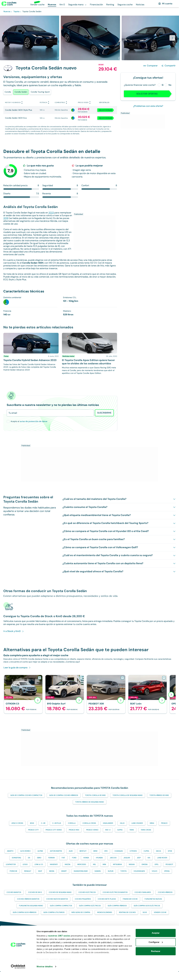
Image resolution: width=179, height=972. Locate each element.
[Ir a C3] (23, 694)
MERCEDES (81, 864)
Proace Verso (92, 830)
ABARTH (10, 851)
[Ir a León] (147, 694)
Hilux (122, 823)
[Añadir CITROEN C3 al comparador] (39, 677)
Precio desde (83, 102)
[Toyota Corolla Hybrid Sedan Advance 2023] (31, 354)
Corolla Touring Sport (40, 92)
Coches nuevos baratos (57, 899)
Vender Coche (160, 912)
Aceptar (156, 933)
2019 (5, 218)
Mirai (152, 823)
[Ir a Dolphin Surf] (64, 694)
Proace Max (74, 830)
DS (29, 858)
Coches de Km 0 (35, 892)
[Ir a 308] (106, 694)
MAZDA (67, 864)
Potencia (43, 102)
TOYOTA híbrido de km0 (159, 795)
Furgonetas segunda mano (31, 906)
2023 (51, 212)
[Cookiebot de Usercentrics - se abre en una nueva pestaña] (18, 966)
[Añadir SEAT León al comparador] (164, 677)
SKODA (51, 871)
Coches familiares (143, 892)
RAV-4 (107, 830)
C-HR (43, 823)
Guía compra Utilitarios (53, 912)
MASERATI (54, 864)
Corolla (8, 92)
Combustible (60, 102)
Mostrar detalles (45, 966)
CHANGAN (119, 851)
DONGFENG (16, 858)
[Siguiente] (171, 694)
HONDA (86, 858)
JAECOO (113, 858)
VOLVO (154, 871)
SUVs (145, 912)
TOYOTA (123, 871)
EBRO (39, 858)
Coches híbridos (165, 892)
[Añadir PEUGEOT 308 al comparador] (122, 677)
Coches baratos (14, 892)
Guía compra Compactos (61, 906)
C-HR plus (56, 823)
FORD (74, 858)
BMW (95, 851)
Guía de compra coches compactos (26, 795)
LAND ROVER (162, 858)
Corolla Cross (89, 823)
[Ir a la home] (9, 3)
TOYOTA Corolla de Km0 (95, 795)
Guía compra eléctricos (90, 906)
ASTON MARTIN (56, 851)
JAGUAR (126, 858)
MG (94, 864)
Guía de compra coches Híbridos (63, 795)
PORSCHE (13, 871)
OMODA (145, 864)
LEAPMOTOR (11, 864)
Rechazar (155, 951)
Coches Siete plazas (107, 899)
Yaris (131, 830)
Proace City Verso (54, 830)
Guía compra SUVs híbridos (24, 912)
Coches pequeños (83, 899)
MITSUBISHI (117, 864)
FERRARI (51, 858)
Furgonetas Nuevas (153, 899)
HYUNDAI (99, 858)
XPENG (166, 871)
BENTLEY (83, 851)
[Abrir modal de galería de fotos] (172, 38)
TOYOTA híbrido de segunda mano (89, 802)
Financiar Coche (130, 899)
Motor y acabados (13, 102)
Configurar (154, 942)
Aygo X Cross (17, 823)
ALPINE (40, 851)
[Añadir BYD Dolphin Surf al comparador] (81, 677)
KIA (149, 858)
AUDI (71, 851)
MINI (104, 864)
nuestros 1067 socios (59, 936)
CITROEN (133, 851)
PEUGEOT (169, 864)
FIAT (63, 858)
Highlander (108, 823)
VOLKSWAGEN (139, 871)
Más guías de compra (80, 912)
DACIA (158, 851)
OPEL (157, 864)
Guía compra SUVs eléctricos (147, 906)
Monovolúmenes (104, 912)
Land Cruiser (137, 823)
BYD (106, 851)
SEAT (40, 871)
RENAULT (27, 871)
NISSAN (132, 864)
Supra (120, 830)
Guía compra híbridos (117, 906)
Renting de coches (127, 912)
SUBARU (98, 871)
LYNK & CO (39, 864)
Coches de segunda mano (60, 892)
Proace (164, 823)
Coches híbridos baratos (28, 899)
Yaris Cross (146, 830)
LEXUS (25, 864)
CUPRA (146, 851)
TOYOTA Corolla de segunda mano (128, 795)
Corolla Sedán (21, 92)
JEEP (139, 858)
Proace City (33, 830)
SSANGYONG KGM (81, 871)
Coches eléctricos (87, 892)
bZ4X (32, 823)
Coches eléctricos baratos (115, 892)
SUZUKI (110, 871)
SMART (64, 871)
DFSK (170, 851)
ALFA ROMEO (25, 851)
